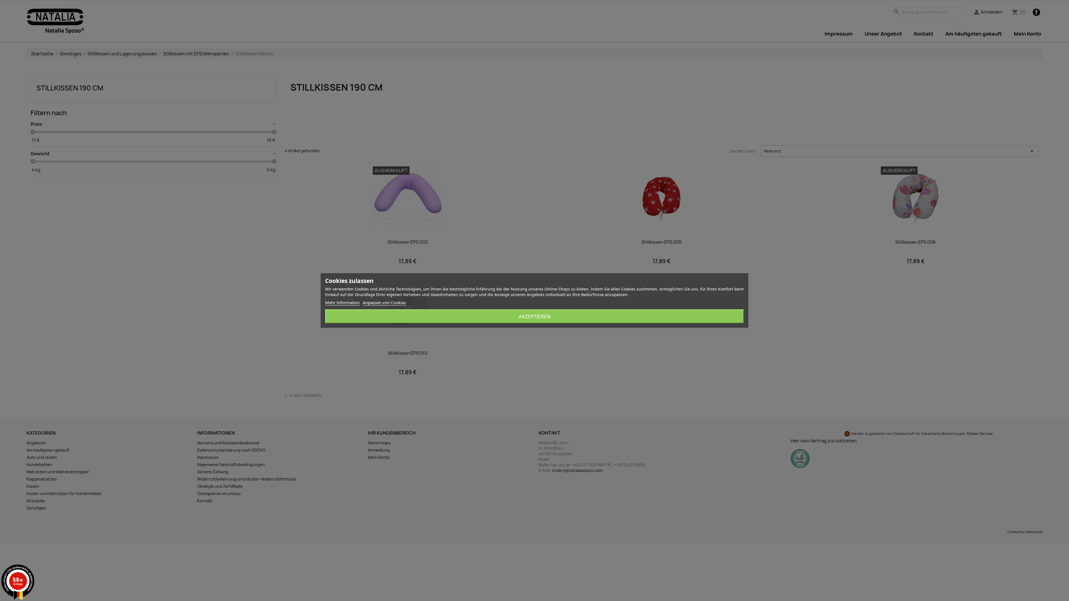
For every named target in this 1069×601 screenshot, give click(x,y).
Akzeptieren (535, 316)
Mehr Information (342, 302)
